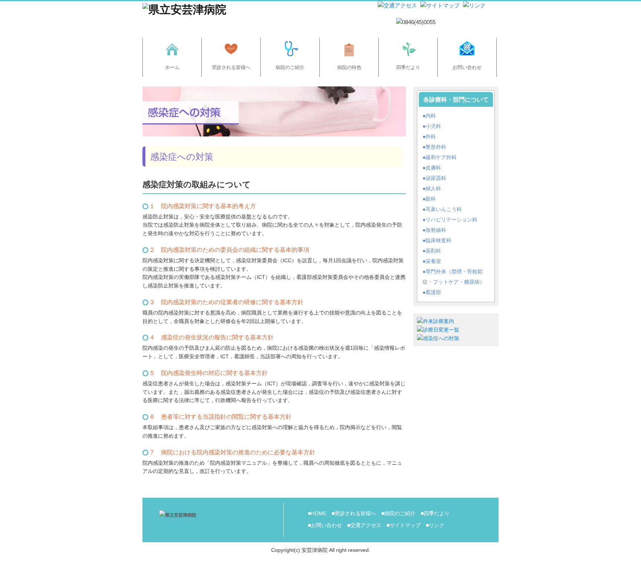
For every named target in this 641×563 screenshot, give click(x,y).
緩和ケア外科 (441, 157)
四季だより (408, 67)
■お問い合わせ (325, 525)
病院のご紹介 (290, 67)
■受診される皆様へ (354, 513)
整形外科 (435, 147)
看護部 (433, 292)
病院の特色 (349, 67)
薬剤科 (433, 251)
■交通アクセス (364, 525)
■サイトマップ (404, 525)
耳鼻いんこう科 (443, 209)
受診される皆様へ (231, 67)
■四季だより (435, 513)
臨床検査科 (438, 240)
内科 (430, 116)
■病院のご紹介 (398, 513)
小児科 (433, 126)
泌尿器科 (435, 178)
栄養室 (433, 261)
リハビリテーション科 (451, 220)
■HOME (317, 513)
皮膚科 (433, 168)
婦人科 (433, 188)
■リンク (435, 525)
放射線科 (435, 230)
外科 (430, 136)
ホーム (172, 67)
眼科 (430, 199)
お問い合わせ (467, 67)
